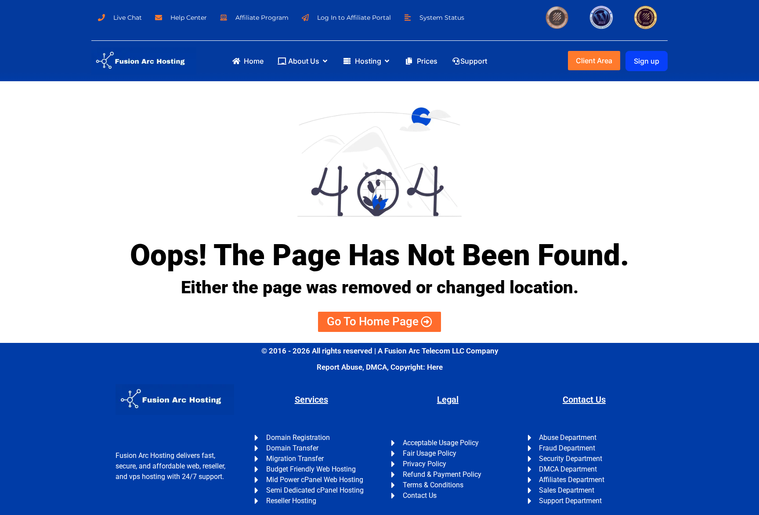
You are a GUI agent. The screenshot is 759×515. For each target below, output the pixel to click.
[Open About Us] (325, 61)
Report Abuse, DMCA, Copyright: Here (380, 367)
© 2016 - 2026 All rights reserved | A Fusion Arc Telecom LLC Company (379, 350)
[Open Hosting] (386, 61)
